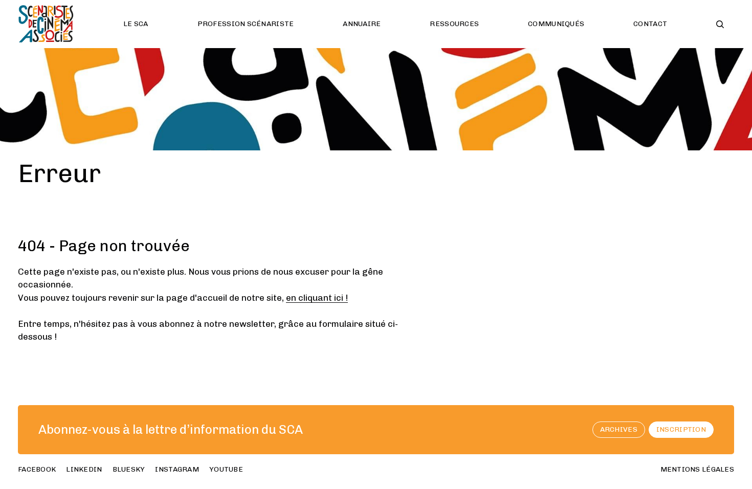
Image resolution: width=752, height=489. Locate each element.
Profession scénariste (245, 23)
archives (618, 429)
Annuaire (362, 23)
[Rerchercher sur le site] (720, 24)
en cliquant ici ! (317, 298)
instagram (177, 469)
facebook (37, 469)
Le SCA (135, 23)
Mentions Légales (697, 469)
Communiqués (556, 23)
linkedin (84, 469)
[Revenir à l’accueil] (46, 24)
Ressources (454, 23)
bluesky (129, 469)
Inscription (681, 429)
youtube (226, 469)
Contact (650, 23)
